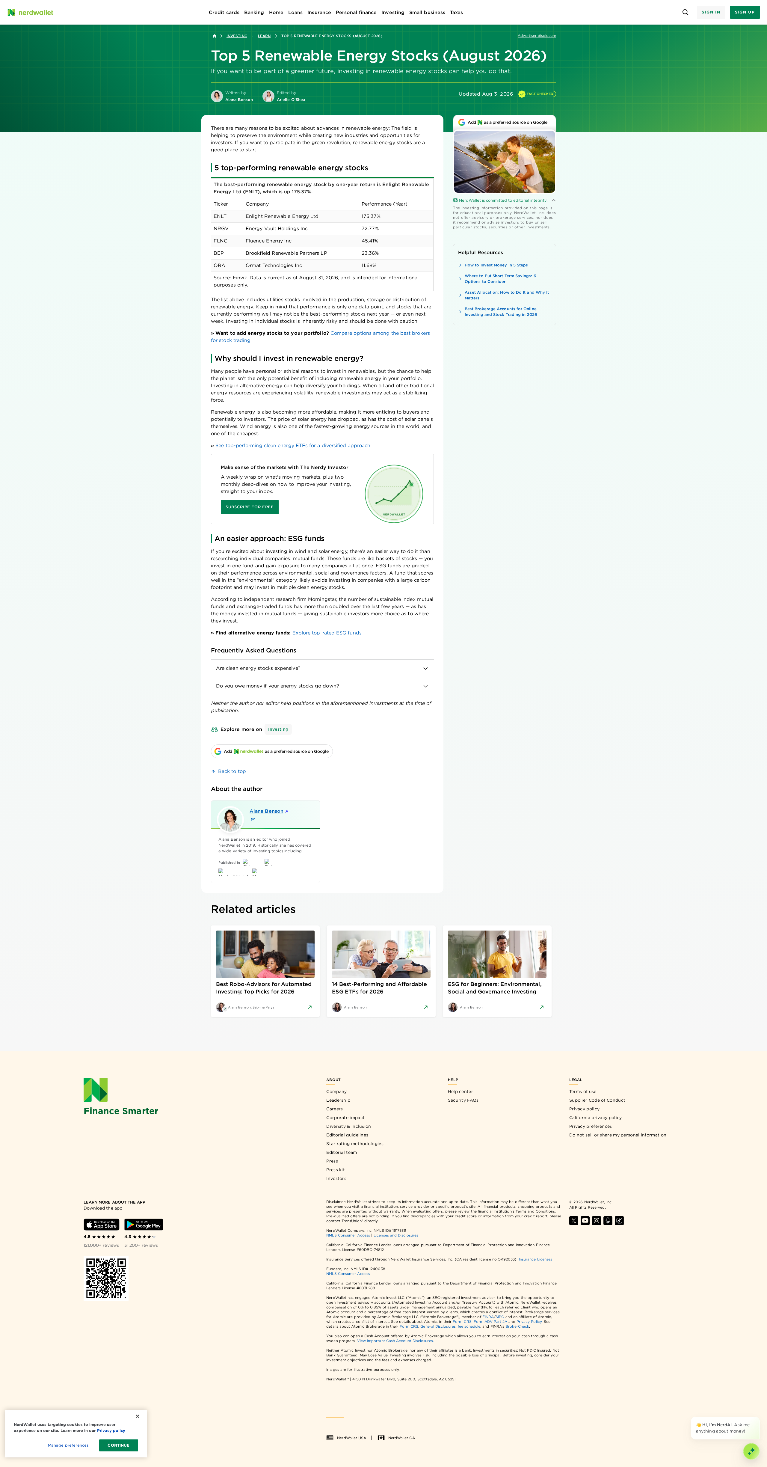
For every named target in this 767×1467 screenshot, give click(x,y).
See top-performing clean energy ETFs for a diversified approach (292, 445)
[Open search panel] (685, 12)
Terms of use (583, 1091)
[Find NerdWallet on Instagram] (596, 1220)
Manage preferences (68, 1445)
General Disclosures (438, 1326)
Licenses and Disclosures (396, 1235)
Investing (237, 36)
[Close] (758, 1418)
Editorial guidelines (347, 1135)
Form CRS (462, 1321)
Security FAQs (463, 1100)
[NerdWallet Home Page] (30, 12)
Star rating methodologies (355, 1143)
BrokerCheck (517, 1326)
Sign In (711, 12)
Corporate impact (345, 1117)
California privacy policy (595, 1117)
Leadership (338, 1100)
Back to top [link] (232, 771)
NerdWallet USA (351, 1438)
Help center (460, 1091)
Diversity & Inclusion (348, 1126)
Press (332, 1161)
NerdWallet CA (401, 1438)
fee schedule (469, 1326)
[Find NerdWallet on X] (573, 1220)
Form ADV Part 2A (490, 1321)
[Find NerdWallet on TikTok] (619, 1220)
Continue (118, 1445)
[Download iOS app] (102, 1225)
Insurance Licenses (535, 1259)
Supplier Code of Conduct (597, 1100)
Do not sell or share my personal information (617, 1135)
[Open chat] (751, 1451)
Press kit (335, 1169)
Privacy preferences (590, 1126)
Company (336, 1091)
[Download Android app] (143, 1225)
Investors (336, 1178)
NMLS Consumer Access (348, 1235)
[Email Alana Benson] (253, 819)
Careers (334, 1108)
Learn (264, 36)
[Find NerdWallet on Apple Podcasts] (607, 1220)
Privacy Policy (529, 1321)
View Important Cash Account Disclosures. (395, 1340)
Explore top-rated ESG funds (327, 633)
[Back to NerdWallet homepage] (214, 36)
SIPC (500, 1316)
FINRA (488, 1316)
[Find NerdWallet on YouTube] (585, 1220)
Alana (266, 811)
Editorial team (341, 1152)
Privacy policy (584, 1108)
